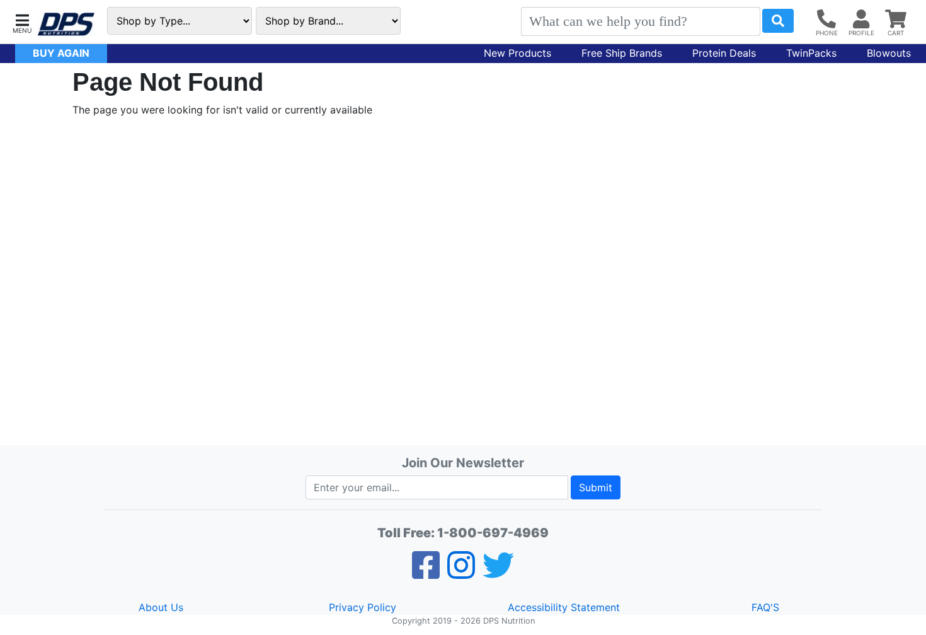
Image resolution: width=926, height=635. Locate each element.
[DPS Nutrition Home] (66, 24)
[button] (22, 22)
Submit (595, 487)
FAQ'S (765, 607)
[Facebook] (425, 573)
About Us (161, 607)
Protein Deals (724, 53)
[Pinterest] (461, 573)
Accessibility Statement (564, 607)
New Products (517, 53)
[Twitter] (498, 573)
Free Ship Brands (621, 53)
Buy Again (61, 53)
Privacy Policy (362, 607)
